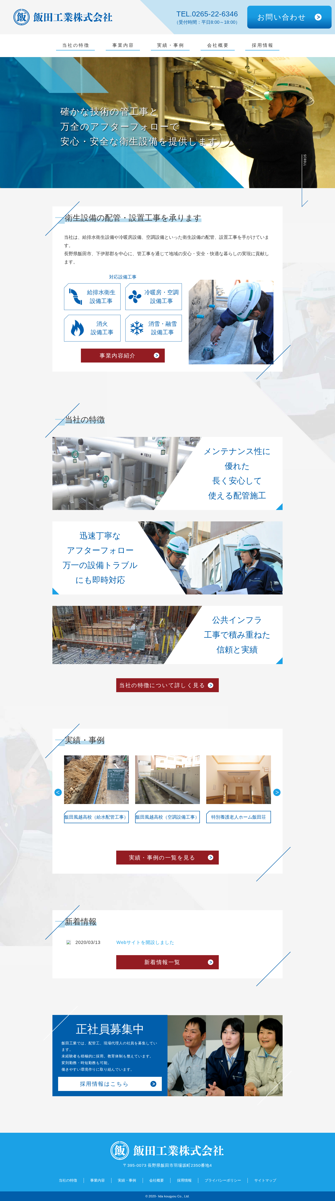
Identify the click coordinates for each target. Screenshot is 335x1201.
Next (277, 792)
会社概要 (218, 45)
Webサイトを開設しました (145, 942)
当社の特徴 (76, 45)
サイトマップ (265, 1180)
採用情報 (263, 45)
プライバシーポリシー (223, 1180)
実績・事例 (170, 45)
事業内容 (123, 45)
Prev (58, 792)
